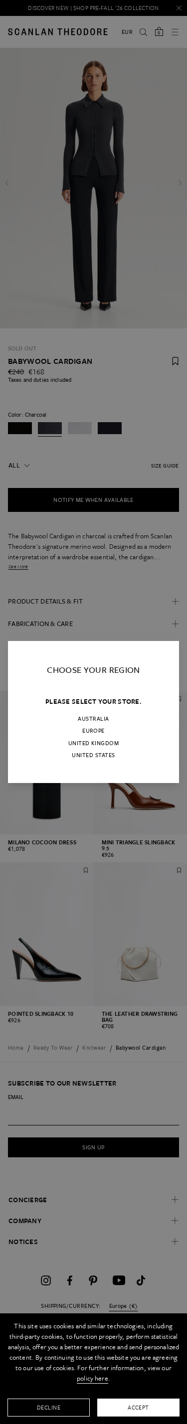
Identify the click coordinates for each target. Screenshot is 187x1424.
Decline (48, 1407)
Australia (93, 719)
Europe (93, 731)
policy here (92, 1378)
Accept (138, 1407)
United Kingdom (93, 743)
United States (93, 755)
